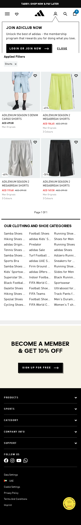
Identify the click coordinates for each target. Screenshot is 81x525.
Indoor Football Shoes (40, 277)
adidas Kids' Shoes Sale (40, 239)
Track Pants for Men (65, 294)
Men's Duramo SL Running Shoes (65, 299)
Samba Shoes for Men (15, 266)
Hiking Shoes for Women (15, 294)
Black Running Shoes (65, 277)
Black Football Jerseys (15, 283)
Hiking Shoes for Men (15, 239)
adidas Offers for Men (40, 272)
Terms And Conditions (15, 499)
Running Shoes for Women (65, 266)
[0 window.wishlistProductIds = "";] (16, 14)
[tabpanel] (40, 138)
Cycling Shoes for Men (15, 304)
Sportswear (62, 283)
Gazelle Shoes (13, 288)
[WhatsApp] (25, 460)
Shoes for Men (64, 239)
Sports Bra (11, 261)
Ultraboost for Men (65, 288)
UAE (11, 481)
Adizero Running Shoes (65, 255)
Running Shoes (64, 244)
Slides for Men (64, 272)
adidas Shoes (63, 250)
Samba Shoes (13, 233)
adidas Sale (37, 250)
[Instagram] (12, 460)
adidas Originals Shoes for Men (15, 244)
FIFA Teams (37, 294)
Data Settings (11, 475)
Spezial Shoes (13, 299)
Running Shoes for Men (65, 233)
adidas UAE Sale (40, 261)
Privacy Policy (11, 493)
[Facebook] (6, 460)
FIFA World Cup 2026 (40, 283)
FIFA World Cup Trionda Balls (40, 304)
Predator (35, 244)
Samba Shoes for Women (15, 255)
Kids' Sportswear (15, 272)
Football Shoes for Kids (40, 288)
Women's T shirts (65, 304)
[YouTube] (19, 460)
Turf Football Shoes (40, 255)
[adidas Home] (40, 13)
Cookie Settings (12, 487)
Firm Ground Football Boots (40, 266)
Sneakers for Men (65, 261)
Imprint (8, 505)
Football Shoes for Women (40, 299)
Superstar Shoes (15, 277)
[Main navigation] (7, 13)
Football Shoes (39, 233)
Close (62, 48)
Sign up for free (36, 367)
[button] (11, 64)
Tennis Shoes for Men (15, 250)
